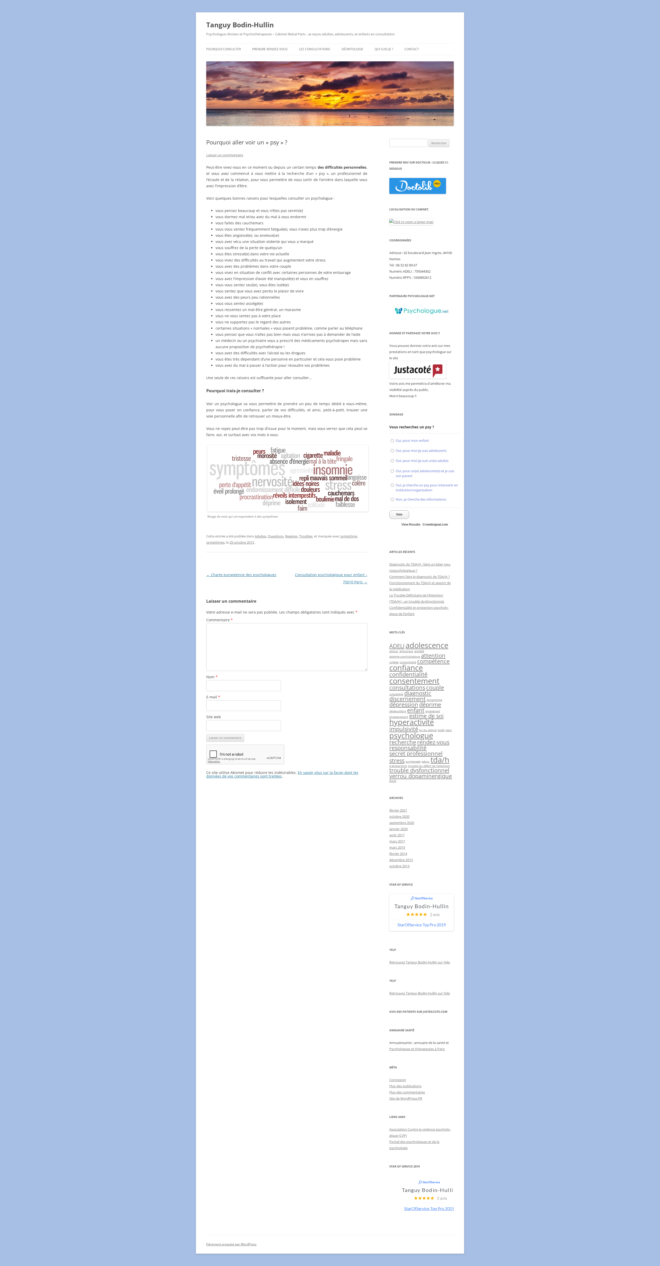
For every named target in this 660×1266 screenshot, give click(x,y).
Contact (412, 49)
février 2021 (398, 810)
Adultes (260, 536)
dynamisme (434, 700)
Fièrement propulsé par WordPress (231, 1244)
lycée (441, 730)
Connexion (397, 1079)
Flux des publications (405, 1086)
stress (397, 760)
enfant (415, 710)
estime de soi (426, 716)
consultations (407, 687)
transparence (398, 766)
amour (393, 651)
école (392, 781)
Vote (399, 514)
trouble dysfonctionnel (419, 770)
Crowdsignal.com (435, 524)
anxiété (419, 651)
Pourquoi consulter (223, 49)
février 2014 (398, 853)
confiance (406, 668)
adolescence (427, 645)
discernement (407, 699)
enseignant (432, 711)
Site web (213, 716)
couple (435, 687)
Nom (212, 676)
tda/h (440, 760)
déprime (430, 704)
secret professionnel (416, 753)
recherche (402, 742)
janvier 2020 (398, 829)
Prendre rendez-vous (270, 49)
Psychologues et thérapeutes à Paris (417, 1049)
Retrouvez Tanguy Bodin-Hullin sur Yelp (419, 962)
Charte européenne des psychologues (241, 574)
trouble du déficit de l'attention (429, 766)
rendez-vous (433, 742)
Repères (291, 536)
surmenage (413, 761)
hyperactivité (411, 722)
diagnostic (417, 693)
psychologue (411, 735)
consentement (414, 681)
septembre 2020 (401, 822)
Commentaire (219, 619)
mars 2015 (397, 847)
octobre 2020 (399, 816)
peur (449, 730)
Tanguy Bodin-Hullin (240, 24)
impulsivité (403, 729)
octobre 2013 (399, 866)
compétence (433, 661)
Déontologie (352, 49)
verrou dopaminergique (420, 776)
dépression (403, 704)
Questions (276, 536)
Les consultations (314, 49)
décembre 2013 (401, 859)
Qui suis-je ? (384, 49)
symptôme (348, 536)
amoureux (406, 651)
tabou (426, 761)
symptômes (215, 542)
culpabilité (396, 694)
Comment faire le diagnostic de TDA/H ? (419, 576)
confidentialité (408, 674)
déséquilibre (397, 711)
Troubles (305, 536)
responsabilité (407, 748)
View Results (410, 524)
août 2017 (397, 835)
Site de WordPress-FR (405, 1098)
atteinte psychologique (404, 656)
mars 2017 (397, 841)
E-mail (213, 697)
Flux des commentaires (407, 1092)
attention (433, 655)
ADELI (397, 646)
